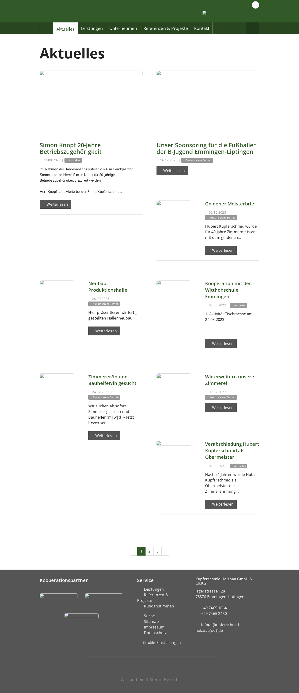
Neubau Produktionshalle (107, 286)
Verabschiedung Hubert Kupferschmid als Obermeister (232, 450)
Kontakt (201, 28)
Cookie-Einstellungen (162, 642)
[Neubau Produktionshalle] (57, 297)
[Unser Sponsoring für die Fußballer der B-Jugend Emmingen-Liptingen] (208, 103)
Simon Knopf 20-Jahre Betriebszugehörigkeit (71, 148)
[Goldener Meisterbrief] (174, 218)
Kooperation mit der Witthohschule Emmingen (228, 290)
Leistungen (92, 28)
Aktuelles (66, 29)
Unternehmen (123, 28)
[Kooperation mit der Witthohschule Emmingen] (174, 297)
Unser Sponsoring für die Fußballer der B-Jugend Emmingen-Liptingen (206, 148)
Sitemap (151, 621)
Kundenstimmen (159, 606)
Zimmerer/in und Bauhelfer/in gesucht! (113, 379)
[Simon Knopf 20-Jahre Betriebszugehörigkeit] (91, 103)
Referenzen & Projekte (165, 28)
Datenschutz (155, 632)
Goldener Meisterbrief (230, 204)
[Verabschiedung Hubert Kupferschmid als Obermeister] (174, 458)
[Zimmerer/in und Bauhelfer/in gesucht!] (57, 390)
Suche (149, 615)
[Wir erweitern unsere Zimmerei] (174, 390)
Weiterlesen (57, 204)
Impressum (154, 627)
